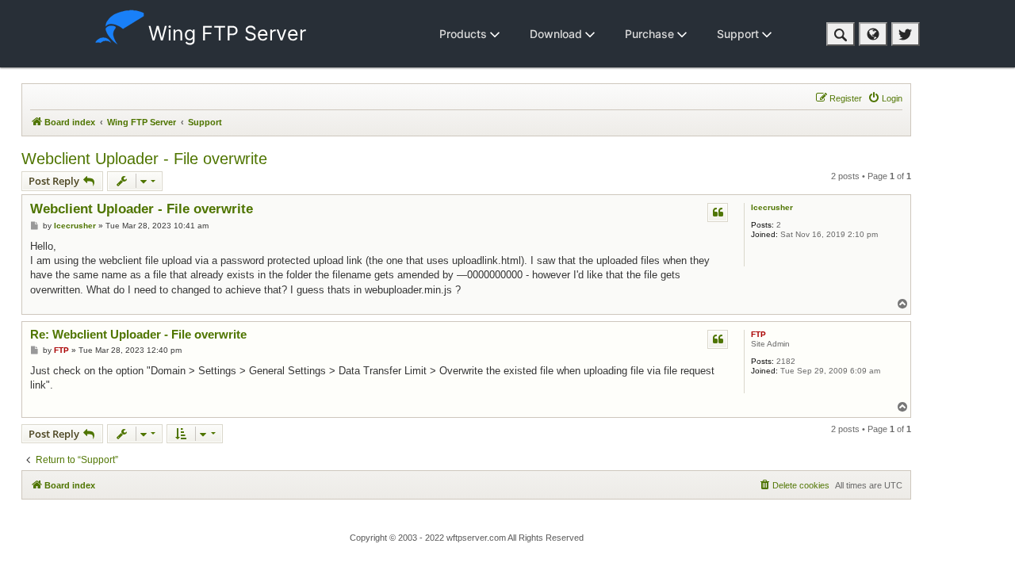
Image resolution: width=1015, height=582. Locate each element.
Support (739, 33)
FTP (758, 334)
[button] (840, 34)
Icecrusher (772, 207)
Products (464, 33)
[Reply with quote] (717, 212)
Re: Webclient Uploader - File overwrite (138, 334)
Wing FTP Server (227, 33)
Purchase (651, 33)
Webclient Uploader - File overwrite (144, 158)
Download (557, 33)
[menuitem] (885, 98)
